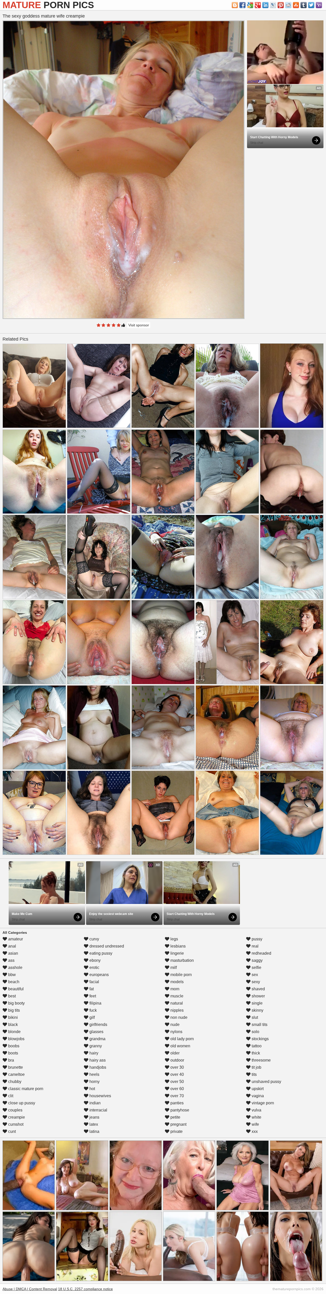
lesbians (177, 946)
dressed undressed (106, 946)
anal (11, 946)
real (255, 946)
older (174, 1053)
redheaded (261, 953)
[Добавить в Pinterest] (281, 5)
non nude (178, 1017)
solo (255, 1031)
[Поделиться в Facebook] (242, 5)
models (176, 982)
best (11, 996)
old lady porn (181, 1039)
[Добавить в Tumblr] (304, 5)
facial (93, 982)
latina (93, 1131)
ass (11, 960)
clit (10, 1096)
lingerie (176, 953)
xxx (254, 1131)
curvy (93, 939)
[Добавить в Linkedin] (265, 5)
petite (174, 1117)
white (256, 1117)
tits (254, 1074)
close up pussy (21, 1103)
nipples (176, 1010)
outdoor (176, 1060)
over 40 (176, 1074)
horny (94, 1081)
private (176, 1131)
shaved (258, 989)
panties (176, 1103)
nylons (175, 1031)
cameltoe (16, 1074)
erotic (93, 967)
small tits (259, 1024)
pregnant (177, 1124)
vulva (256, 1110)
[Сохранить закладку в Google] (250, 5)
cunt (11, 1131)
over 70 (176, 1096)
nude (174, 1024)
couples (14, 1110)
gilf (91, 1017)
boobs (13, 1046)
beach (13, 982)
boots (12, 1053)
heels (93, 1074)
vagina (257, 1096)
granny (95, 1046)
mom (174, 989)
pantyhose (179, 1110)
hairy (93, 1053)
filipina (94, 1003)
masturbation (181, 960)
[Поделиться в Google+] (258, 5)
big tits (13, 1010)
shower (258, 996)
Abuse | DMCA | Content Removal (30, 1289)
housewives (99, 1096)
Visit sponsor (138, 325)
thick (255, 1053)
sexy (255, 982)
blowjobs (15, 1039)
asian (12, 953)
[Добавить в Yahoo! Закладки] (319, 5)
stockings (260, 1039)
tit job (256, 1067)
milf (173, 967)
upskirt (257, 1089)
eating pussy (100, 953)
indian (94, 1103)
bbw (11, 974)
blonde (14, 1031)
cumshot (15, 1124)
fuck (92, 1010)
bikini (12, 1017)
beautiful (15, 989)
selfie (256, 967)
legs (173, 939)
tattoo (256, 1046)
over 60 (176, 1089)
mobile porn (180, 974)
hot (91, 1089)
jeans (93, 1117)
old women (179, 1046)
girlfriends (97, 1024)
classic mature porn (25, 1089)
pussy (256, 939)
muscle (176, 996)
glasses (95, 1031)
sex (254, 974)
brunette (15, 1067)
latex (93, 1124)
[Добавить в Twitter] (311, 5)
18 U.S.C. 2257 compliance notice (85, 1289)
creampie (16, 1117)
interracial (97, 1110)
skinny (257, 1010)
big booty (16, 1003)
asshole (14, 967)
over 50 (176, 1081)
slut (254, 1017)
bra (10, 1060)
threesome (261, 1060)
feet (92, 996)
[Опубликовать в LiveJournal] (273, 5)
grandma (96, 1039)
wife (255, 1124)
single (257, 1003)
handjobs (97, 1067)
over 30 (176, 1067)
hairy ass (97, 1060)
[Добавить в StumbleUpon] (296, 5)
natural (176, 1003)
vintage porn (262, 1103)
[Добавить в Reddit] (288, 5)
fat (91, 989)
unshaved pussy (266, 1081)
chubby (14, 1081)
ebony (94, 960)
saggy (257, 960)
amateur (15, 939)
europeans (98, 974)
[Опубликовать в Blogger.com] (235, 5)
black (12, 1024)
